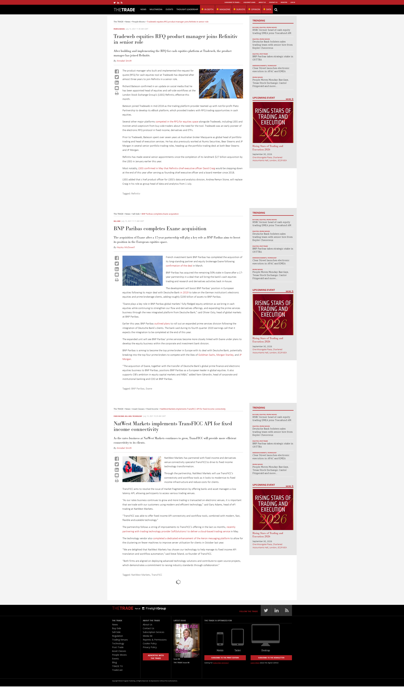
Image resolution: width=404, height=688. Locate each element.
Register (284, 2)
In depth (208, 9)
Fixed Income (119, 416)
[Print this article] (117, 93)
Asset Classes (119, 650)
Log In (293, 2)
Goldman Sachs (206, 354)
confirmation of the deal (179, 265)
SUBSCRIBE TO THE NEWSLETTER (271, 657)
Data (268, 9)
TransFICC (157, 574)
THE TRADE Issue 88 (181, 662)
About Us (262, 2)
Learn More (255, 662)
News (143, 9)
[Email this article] (117, 88)
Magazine (225, 9)
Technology (271, 66)
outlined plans (162, 323)
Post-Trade (264, 54)
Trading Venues (120, 639)
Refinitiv (135, 193)
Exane (149, 388)
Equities (262, 27)
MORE (289, 99)
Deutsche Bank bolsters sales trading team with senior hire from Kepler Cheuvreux (272, 45)
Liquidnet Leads (249, 2)
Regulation (117, 635)
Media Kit (147, 635)
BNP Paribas (138, 388)
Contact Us (273, 2)
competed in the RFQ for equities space (177, 121)
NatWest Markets (140, 574)
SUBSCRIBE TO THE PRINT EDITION (225, 657)
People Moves (119, 29)
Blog (114, 662)
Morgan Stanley (224, 354)
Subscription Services (153, 632)
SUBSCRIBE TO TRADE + (232, 2)
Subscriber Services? (221, 662)
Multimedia (156, 9)
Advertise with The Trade (156, 657)
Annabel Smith (124, 60)
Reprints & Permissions (155, 639)
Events (169, 9)
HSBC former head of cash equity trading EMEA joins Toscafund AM (271, 31)
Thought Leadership (187, 9)
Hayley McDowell (126, 247)
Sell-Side (117, 221)
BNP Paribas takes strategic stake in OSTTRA (272, 58)
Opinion (255, 9)
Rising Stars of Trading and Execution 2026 (267, 147)
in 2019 (184, 292)
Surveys (240, 9)
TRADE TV (117, 666)
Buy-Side (255, 27)
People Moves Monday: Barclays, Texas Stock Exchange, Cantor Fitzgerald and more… (270, 83)
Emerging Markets (259, 66)
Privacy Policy (150, 647)
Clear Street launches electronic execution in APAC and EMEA (270, 70)
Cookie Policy (150, 643)
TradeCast (117, 669)
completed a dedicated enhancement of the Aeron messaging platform (191, 538)
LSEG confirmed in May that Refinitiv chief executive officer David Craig (176, 168)
